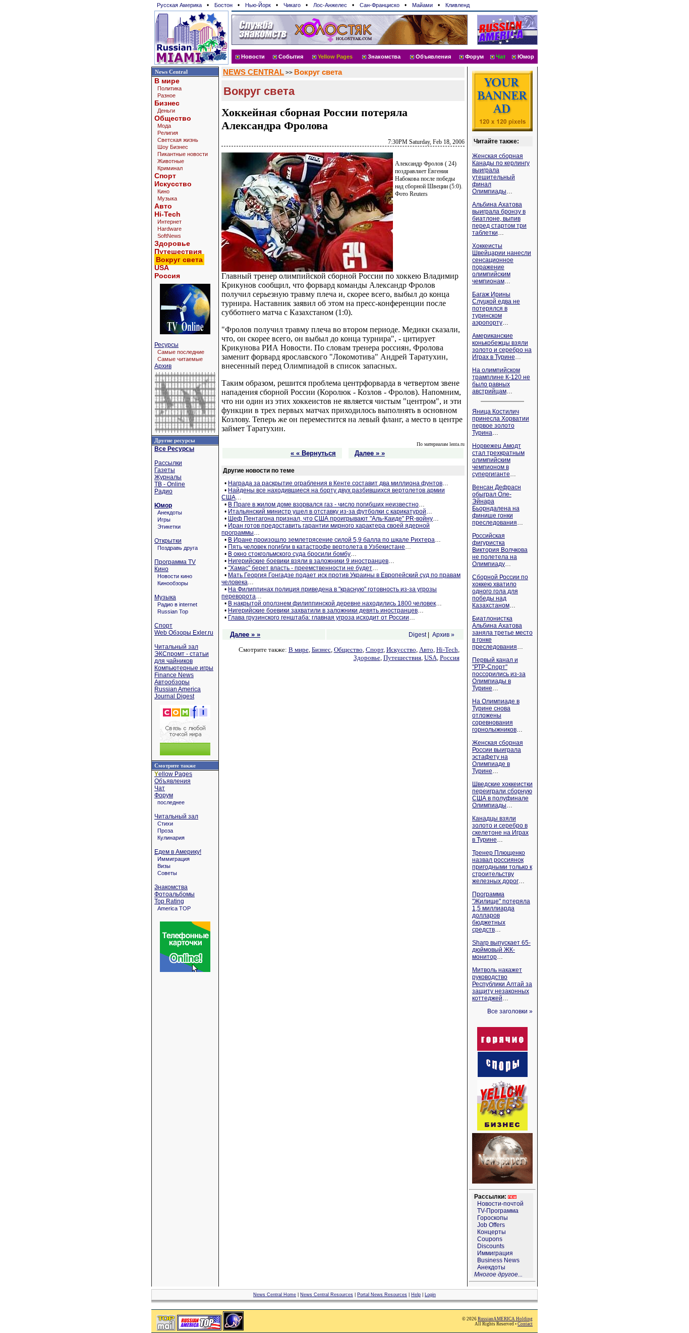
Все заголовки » (510, 1011)
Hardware (169, 229)
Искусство (173, 184)
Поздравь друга (177, 548)
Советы (167, 873)
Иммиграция (173, 859)
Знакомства (384, 57)
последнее (171, 802)
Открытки (168, 540)
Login (430, 1294)
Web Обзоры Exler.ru (183, 632)
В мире (167, 81)
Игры (163, 520)
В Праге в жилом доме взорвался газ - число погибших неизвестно (323, 504)
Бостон (223, 5)
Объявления (433, 57)
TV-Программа (498, 1210)
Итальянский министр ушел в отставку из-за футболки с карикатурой (327, 511)
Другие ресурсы (174, 440)
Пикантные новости (182, 154)
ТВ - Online (169, 484)
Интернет (169, 222)
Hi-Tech (167, 214)
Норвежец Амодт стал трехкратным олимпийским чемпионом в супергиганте (498, 460)
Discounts (490, 1246)
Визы (163, 866)
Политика (169, 88)
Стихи (165, 824)
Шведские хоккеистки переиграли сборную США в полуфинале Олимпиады (502, 795)
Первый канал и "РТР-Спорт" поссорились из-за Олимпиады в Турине (499, 674)
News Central (171, 72)
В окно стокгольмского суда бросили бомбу (289, 553)
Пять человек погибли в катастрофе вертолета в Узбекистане (316, 546)
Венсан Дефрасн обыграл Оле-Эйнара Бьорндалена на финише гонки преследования (496, 505)
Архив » (443, 634)
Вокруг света (318, 72)
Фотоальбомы (174, 894)
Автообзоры (172, 682)
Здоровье (172, 243)
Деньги (166, 111)
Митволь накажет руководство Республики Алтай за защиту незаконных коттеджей (502, 984)
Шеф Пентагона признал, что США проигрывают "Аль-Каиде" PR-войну (330, 518)
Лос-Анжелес (330, 5)
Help (416, 1294)
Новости (253, 57)
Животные (170, 161)
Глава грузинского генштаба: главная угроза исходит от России (318, 617)
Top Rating (169, 901)
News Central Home (274, 1294)
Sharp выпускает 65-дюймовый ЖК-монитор (501, 949)
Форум (474, 57)
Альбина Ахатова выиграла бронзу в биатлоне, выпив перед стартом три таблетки (499, 218)
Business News (498, 1260)
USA (161, 268)
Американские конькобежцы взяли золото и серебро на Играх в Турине (502, 346)
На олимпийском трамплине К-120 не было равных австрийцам (501, 381)
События (290, 57)
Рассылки (168, 463)
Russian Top (172, 611)
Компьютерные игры (183, 668)
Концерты (491, 1232)
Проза (165, 831)
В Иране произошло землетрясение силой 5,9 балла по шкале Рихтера (331, 539)
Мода (164, 126)
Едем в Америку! (177, 851)
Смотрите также (175, 765)
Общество (172, 118)
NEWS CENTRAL (253, 72)
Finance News (174, 675)
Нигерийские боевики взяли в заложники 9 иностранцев (308, 561)
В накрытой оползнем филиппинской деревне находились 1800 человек (332, 603)
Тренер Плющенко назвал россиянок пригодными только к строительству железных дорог (502, 867)
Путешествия (178, 251)
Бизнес (167, 103)
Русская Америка (179, 5)
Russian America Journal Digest (177, 693)
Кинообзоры (172, 583)
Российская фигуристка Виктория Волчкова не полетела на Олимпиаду (500, 550)
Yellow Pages (335, 57)
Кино (163, 191)
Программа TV (175, 562)
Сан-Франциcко (379, 5)
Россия (167, 276)
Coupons (489, 1239)
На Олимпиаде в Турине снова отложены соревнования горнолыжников (496, 715)
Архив (162, 366)
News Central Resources (326, 1294)
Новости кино (174, 576)
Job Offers (491, 1224)
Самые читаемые (180, 359)
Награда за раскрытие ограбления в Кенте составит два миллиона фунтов (335, 483)
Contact (525, 1323)
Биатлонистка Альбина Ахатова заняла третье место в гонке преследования (502, 632)
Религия (167, 133)
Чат (159, 788)
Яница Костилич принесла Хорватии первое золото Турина (500, 422)
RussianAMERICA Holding (505, 1318)
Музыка (167, 198)
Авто (163, 206)
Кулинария (171, 838)
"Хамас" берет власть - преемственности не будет (300, 568)
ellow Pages (173, 774)
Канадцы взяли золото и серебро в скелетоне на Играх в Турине (500, 829)
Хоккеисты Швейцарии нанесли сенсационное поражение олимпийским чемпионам (501, 263)
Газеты (164, 470)
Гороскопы (492, 1217)
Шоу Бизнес (172, 147)
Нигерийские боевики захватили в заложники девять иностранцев (323, 610)
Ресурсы (166, 344)
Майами (422, 5)
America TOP (174, 908)
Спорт (165, 176)
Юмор (526, 57)
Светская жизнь (177, 140)
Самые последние (180, 352)
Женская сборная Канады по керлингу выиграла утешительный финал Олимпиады (501, 173)
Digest (417, 634)
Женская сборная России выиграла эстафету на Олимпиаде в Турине (497, 757)
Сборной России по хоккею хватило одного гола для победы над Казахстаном (500, 591)
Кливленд (457, 5)
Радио (163, 491)
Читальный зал (176, 646)
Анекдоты (169, 512)
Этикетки (169, 527)
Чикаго (292, 5)
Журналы (168, 477)
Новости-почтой (500, 1203)
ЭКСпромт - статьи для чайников (181, 657)
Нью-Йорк (258, 5)
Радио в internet (177, 604)
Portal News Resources (382, 1294)
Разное (166, 95)
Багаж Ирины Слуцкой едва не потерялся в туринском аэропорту (496, 308)
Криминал (170, 168)
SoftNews (169, 236)
